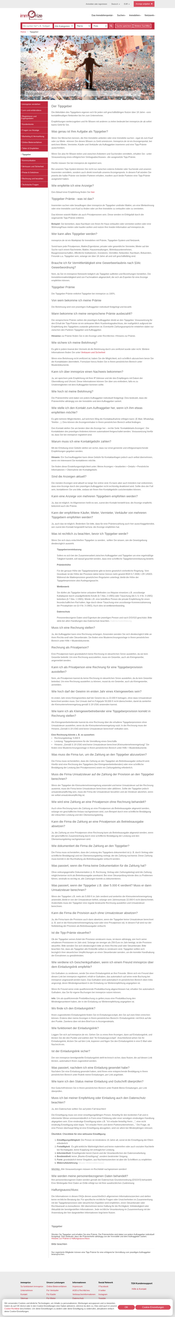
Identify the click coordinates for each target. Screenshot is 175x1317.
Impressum (77, 1286)
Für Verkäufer (52, 1290)
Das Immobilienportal (102, 15)
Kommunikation (29, 160)
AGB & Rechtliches (81, 1290)
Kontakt (24, 1294)
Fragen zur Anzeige (30, 130)
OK (126, 1307)
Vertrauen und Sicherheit (33, 166)
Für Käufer (51, 1294)
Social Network (105, 1282)
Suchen (121, 15)
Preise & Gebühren (30, 172)
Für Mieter (51, 1298)
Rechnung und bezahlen (32, 178)
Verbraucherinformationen (83, 1294)
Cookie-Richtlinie (11, 1308)
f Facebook (103, 1286)
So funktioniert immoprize (32, 1286)
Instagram (102, 1294)
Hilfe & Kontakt (139, 1289)
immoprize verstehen (31, 104)
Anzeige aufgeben (143, 4)
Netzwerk (149, 15)
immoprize (26, 1282)
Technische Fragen (30, 184)
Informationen (79, 1282)
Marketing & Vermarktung (33, 136)
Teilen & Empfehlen (30, 148)
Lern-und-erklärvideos (31, 110)
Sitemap (24, 1298)
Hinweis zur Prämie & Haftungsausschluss (70, 1238)
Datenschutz (78, 1298)
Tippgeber (26, 154)
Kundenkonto (28, 124)
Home (23, 32)
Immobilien (134, 15)
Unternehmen (27, 1290)
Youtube (102, 1298)
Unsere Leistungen (55, 1282)
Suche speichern (123, 26)
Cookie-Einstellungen (153, 1307)
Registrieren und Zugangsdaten (29, 117)
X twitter (102, 1290)
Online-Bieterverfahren (32, 142)
